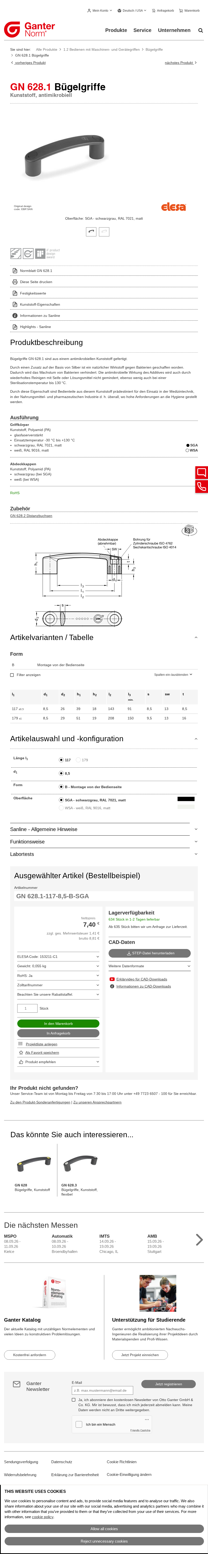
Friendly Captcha (140, 1430)
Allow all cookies (104, 1529)
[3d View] (190, 530)
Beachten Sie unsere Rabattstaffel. (45, 994)
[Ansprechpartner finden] (201, 472)
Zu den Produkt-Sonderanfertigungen (40, 1102)
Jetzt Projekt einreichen (140, 1355)
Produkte (116, 30)
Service (142, 30)
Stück (44, 1008)
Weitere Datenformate (126, 966)
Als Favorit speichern (42, 1052)
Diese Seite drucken (36, 282)
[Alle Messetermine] (199, 1238)
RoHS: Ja (24, 976)
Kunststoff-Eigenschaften (40, 304)
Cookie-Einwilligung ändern (129, 1474)
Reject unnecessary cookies (104, 1541)
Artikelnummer (26, 888)
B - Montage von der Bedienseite (93, 787)
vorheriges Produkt (29, 63)
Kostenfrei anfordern (29, 1355)
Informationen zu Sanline (40, 316)
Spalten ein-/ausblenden (171, 675)
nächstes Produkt (179, 63)
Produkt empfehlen (40, 1062)
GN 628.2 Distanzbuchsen (31, 516)
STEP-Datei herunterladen (153, 953)
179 (85, 760)
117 (68, 760)
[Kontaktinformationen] (201, 486)
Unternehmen (174, 30)
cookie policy (42, 1517)
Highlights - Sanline (35, 327)
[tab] (91, 231)
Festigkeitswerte (33, 293)
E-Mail (77, 1382)
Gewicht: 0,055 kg (31, 966)
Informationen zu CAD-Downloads (143, 986)
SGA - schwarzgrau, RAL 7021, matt (95, 800)
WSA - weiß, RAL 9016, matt (87, 808)
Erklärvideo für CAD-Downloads (141, 979)
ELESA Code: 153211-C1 (37, 957)
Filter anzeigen (29, 675)
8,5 (67, 773)
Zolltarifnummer (30, 985)
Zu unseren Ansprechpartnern (97, 1102)
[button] (100, 11)
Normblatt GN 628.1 (36, 271)
